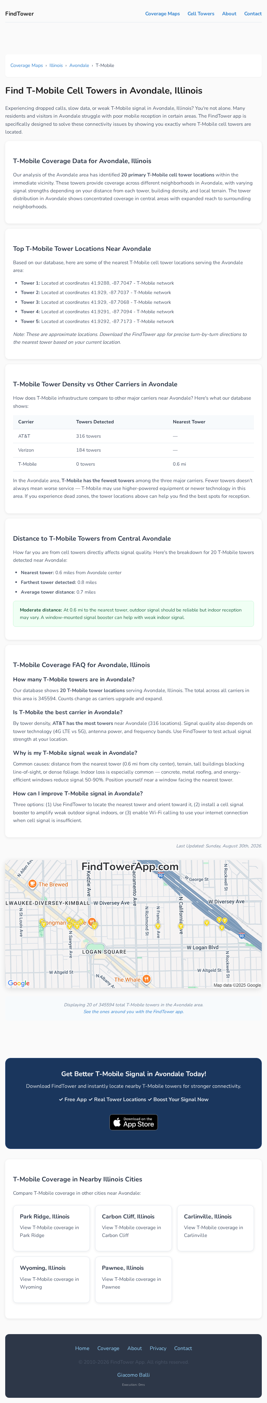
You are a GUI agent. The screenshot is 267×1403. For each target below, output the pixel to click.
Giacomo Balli (133, 1375)
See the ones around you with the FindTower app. (133, 1012)
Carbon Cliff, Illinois (128, 1216)
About (229, 13)
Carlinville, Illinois (208, 1216)
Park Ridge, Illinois (45, 1216)
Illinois (56, 65)
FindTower (19, 14)
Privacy (158, 1348)
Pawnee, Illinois (123, 1268)
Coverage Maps (162, 13)
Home (82, 1348)
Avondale (79, 65)
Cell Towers (201, 13)
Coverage (108, 1348)
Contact (253, 13)
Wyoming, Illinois (43, 1268)
